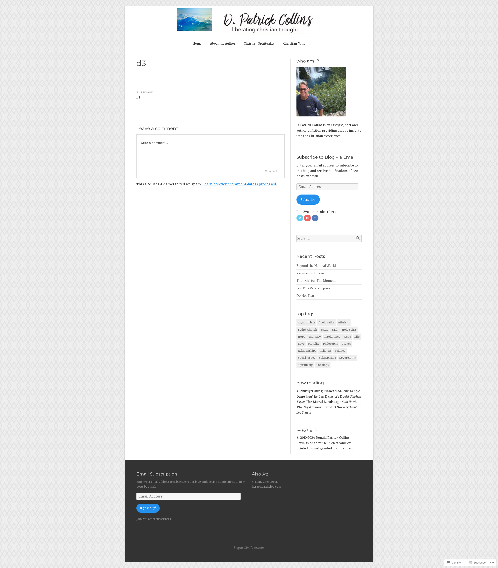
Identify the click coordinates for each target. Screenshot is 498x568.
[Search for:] (329, 238)
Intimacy (315, 336)
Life (356, 336)
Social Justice (306, 357)
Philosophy (330, 343)
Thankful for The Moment (316, 281)
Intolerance (332, 336)
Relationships (307, 350)
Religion (325, 350)
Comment (271, 171)
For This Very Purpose (313, 288)
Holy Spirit (349, 329)
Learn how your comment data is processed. (240, 184)
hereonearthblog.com (266, 486)
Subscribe (308, 200)
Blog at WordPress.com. (249, 548)
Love (301, 343)
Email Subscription (156, 474)
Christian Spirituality (259, 43)
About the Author (222, 43)
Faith (335, 329)
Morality (313, 343)
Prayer (346, 343)
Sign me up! (148, 508)
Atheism (343, 322)
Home (197, 43)
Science (340, 350)
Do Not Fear (305, 296)
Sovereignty (347, 357)
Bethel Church (307, 329)
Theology (322, 365)
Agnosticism (306, 322)
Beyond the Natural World (316, 266)
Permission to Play (310, 273)
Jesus (347, 336)
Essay (324, 329)
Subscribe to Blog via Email (326, 157)
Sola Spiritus (327, 357)
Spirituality (305, 365)
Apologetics (326, 322)
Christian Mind (294, 43)
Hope (301, 336)
